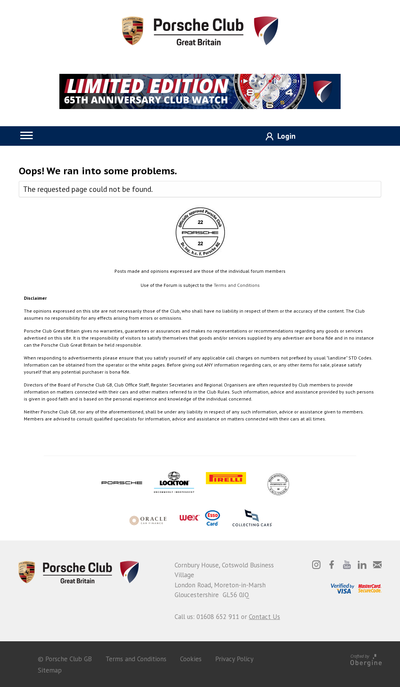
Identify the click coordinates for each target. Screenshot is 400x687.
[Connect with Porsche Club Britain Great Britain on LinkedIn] (362, 564)
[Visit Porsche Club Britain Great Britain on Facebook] (331, 564)
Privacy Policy (234, 659)
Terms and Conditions (237, 285)
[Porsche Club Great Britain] (200, 30)
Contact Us (264, 616)
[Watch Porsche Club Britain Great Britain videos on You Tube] (347, 564)
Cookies (191, 659)
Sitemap (50, 670)
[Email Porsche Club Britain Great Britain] (377, 564)
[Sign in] (278, 136)
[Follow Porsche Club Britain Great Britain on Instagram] (316, 564)
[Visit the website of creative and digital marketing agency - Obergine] (366, 659)
